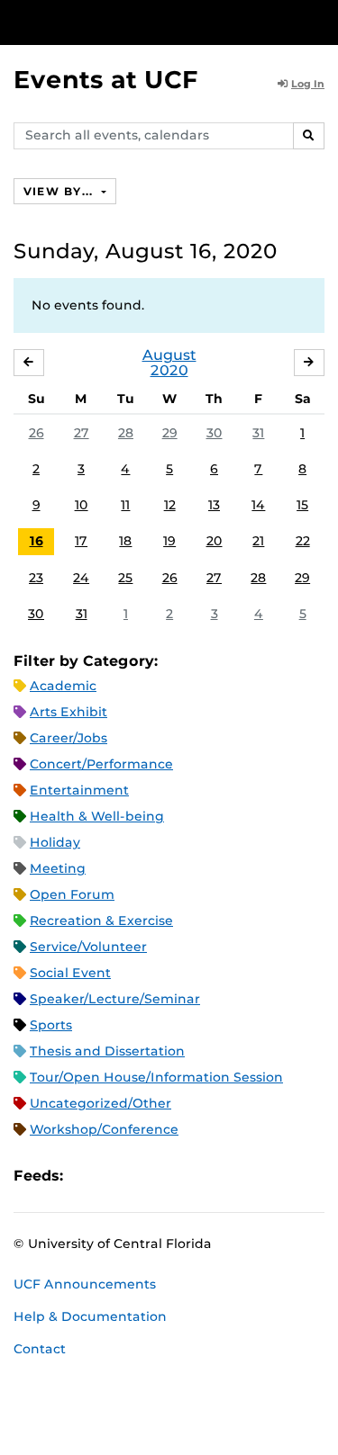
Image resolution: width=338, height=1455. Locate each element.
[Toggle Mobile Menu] (319, 21)
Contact (40, 1349)
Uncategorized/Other (100, 1103)
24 (81, 578)
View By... (60, 191)
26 (36, 433)
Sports (51, 1025)
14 (258, 505)
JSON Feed (209, 1175)
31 (258, 433)
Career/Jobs (68, 738)
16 (36, 541)
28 (125, 433)
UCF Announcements (85, 1284)
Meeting (58, 868)
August (169, 355)
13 (214, 505)
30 (214, 433)
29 (170, 433)
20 (214, 541)
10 (81, 505)
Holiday (55, 842)
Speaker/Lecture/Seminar (115, 999)
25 (125, 578)
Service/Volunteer (88, 947)
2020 (169, 370)
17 (81, 541)
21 (258, 541)
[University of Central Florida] (137, 22)
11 (125, 505)
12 (170, 505)
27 (81, 433)
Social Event (70, 973)
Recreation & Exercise (101, 920)
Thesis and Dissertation (107, 1051)
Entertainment (79, 790)
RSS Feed (147, 1175)
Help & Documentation (90, 1316)
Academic (63, 686)
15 (302, 505)
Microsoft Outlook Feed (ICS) (117, 1175)
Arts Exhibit (68, 712)
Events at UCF (106, 79)
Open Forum (72, 894)
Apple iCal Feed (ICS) (86, 1175)
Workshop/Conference (104, 1129)
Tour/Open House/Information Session (156, 1077)
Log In (307, 83)
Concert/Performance (101, 764)
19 (169, 541)
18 (125, 541)
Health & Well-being (97, 816)
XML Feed (178, 1175)
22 (303, 541)
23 (36, 578)
